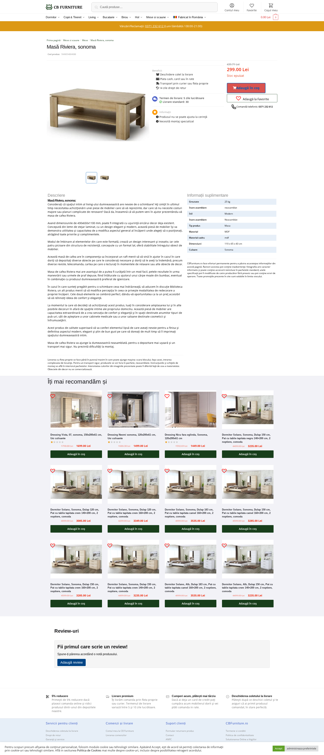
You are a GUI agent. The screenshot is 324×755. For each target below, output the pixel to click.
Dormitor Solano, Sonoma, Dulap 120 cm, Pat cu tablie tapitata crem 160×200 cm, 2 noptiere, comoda (132, 513)
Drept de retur (53, 735)
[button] (246, 88)
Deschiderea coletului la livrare (62, 730)
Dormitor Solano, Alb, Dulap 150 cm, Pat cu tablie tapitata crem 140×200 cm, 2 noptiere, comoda (247, 588)
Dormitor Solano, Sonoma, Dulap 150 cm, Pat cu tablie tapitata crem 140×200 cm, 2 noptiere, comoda (132, 588)
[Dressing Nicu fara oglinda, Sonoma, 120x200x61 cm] (190, 409)
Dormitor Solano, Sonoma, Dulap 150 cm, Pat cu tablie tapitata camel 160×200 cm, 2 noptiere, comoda (246, 513)
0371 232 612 (154, 26)
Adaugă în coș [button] (76, 454)
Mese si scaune (71, 40)
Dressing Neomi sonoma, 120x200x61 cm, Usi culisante (132, 436)
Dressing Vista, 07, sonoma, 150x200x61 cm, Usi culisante (76, 436)
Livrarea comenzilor (116, 735)
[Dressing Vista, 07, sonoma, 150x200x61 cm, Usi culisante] (76, 409)
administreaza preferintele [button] (301, 748)
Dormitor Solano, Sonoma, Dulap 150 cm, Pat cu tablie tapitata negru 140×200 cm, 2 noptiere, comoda (246, 438)
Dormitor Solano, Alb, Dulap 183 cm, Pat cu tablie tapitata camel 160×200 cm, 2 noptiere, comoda (190, 588)
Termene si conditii (236, 730)
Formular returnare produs (180, 730)
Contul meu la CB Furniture (120, 730)
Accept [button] (278, 748)
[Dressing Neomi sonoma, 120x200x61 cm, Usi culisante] (133, 409)
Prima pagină (54, 40)
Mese (85, 40)
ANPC (169, 739)
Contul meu (232, 10)
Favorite (252, 10)
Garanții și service (55, 739)
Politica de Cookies (89, 750)
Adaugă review (71, 662)
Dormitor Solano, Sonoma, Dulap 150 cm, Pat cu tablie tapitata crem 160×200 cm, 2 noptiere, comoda (74, 588)
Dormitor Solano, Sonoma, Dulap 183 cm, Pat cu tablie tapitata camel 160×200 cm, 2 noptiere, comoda (189, 513)
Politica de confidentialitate (240, 735)
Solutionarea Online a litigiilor (241, 739)
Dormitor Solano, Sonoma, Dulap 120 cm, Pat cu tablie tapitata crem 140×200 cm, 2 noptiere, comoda (74, 513)
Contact (170, 735)
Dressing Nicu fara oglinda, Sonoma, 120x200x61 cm (186, 436)
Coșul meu (271, 10)
